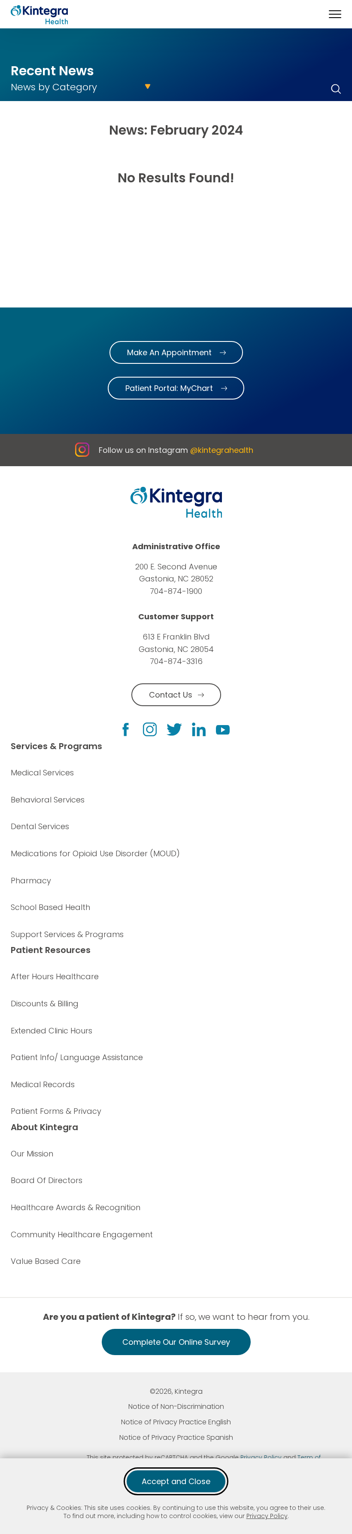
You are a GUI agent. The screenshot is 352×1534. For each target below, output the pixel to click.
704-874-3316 (176, 661)
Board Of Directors (46, 1180)
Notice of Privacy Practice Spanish (176, 1437)
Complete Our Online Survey (176, 1342)
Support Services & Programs (67, 934)
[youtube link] (223, 729)
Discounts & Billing (45, 1003)
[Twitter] (174, 729)
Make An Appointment (169, 352)
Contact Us (170, 694)
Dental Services (40, 826)
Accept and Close (176, 1481)
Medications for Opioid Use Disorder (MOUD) (95, 853)
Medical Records (43, 1084)
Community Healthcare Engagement (82, 1234)
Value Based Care (46, 1261)
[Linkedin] (199, 729)
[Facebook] (125, 729)
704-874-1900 (176, 591)
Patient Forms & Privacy (56, 1111)
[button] (335, 14)
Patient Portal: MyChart (169, 388)
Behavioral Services (48, 799)
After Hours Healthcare (55, 976)
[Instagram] (150, 729)
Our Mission (32, 1153)
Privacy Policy (267, 1516)
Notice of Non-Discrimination (176, 1406)
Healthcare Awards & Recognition (75, 1207)
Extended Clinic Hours (51, 1030)
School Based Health (50, 907)
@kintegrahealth (221, 450)
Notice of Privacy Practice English (176, 1422)
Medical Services (42, 772)
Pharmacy (31, 880)
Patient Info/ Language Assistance (77, 1057)
